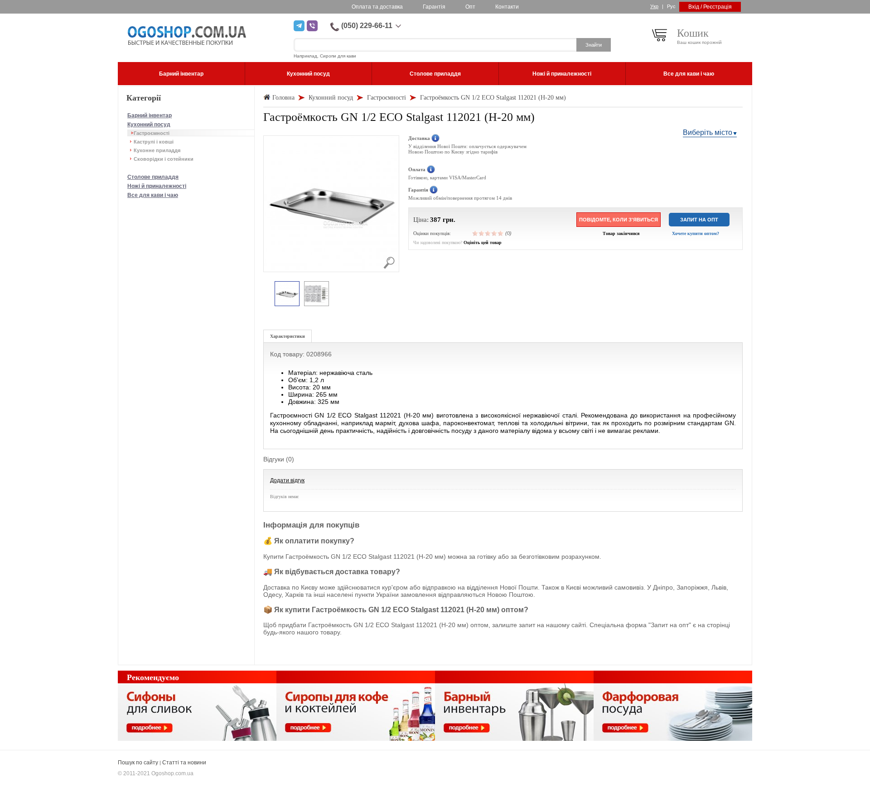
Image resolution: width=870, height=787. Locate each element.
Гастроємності (151, 133)
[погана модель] (481, 233)
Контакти (507, 7)
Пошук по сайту (138, 762)
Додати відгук (287, 480)
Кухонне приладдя (157, 150)
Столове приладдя (153, 177)
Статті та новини (184, 762)
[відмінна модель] (501, 233)
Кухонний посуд (148, 124)
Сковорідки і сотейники (163, 159)
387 (435, 219)
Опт (470, 7)
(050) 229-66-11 (366, 25)
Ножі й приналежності (156, 186)
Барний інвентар (149, 115)
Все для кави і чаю (152, 195)
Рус (671, 6)
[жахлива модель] (475, 233)
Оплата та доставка (377, 7)
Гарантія (434, 7)
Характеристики (287, 336)
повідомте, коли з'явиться (618, 219)
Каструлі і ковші (154, 141)
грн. (449, 219)
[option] (287, 294)
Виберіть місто (707, 132)
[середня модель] (488, 233)
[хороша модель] (494, 233)
